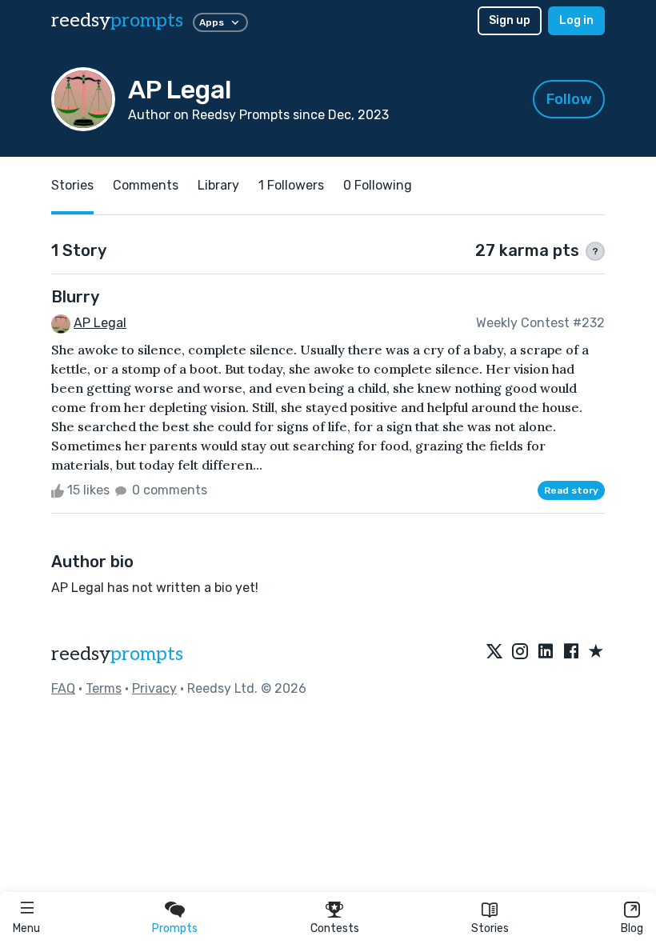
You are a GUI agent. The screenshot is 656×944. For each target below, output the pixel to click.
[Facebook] (571, 652)
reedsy (117, 20)
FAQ (63, 688)
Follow (569, 99)
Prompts (175, 928)
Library (218, 185)
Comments (145, 185)
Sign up (509, 20)
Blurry (75, 296)
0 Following (377, 185)
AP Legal (100, 322)
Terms (104, 688)
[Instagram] (520, 652)
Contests (334, 928)
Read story (571, 490)
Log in (576, 20)
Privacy (154, 688)
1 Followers (291, 185)
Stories (490, 928)
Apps (211, 22)
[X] (494, 652)
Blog (632, 928)
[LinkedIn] (545, 652)
